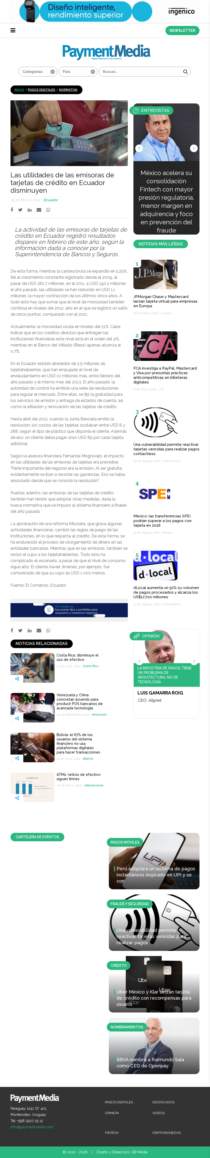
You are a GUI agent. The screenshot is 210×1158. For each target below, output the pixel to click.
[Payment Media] (107, 46)
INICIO (19, 90)
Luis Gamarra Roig (160, 693)
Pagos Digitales (41, 90)
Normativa (68, 90)
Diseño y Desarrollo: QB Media (122, 1152)
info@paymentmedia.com (31, 1127)
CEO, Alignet (149, 700)
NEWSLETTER (182, 30)
